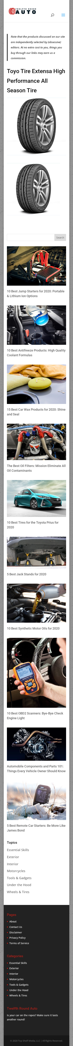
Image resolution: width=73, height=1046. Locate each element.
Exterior (13, 857)
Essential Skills (18, 850)
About (12, 921)
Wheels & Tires (18, 892)
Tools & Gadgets (19, 878)
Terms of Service (19, 943)
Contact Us (15, 927)
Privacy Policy (17, 937)
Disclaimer (15, 932)
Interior (12, 864)
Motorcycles (16, 871)
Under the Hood (19, 885)
